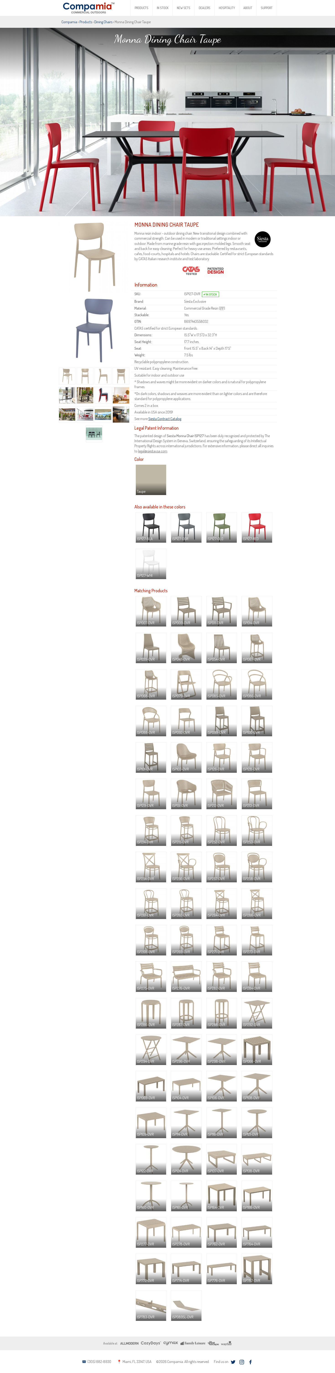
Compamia (69, 22)
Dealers (204, 8)
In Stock (162, 8)
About (247, 8)
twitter (233, 1362)
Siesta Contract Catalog (164, 418)
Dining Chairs (103, 22)
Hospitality (227, 8)
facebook (250, 1362)
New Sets (183, 8)
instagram (242, 1362)
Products (141, 8)
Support (267, 8)
